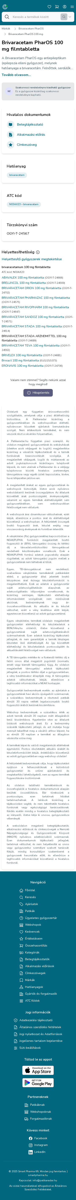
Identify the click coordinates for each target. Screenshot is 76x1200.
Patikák (30, 911)
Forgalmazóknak (41, 1119)
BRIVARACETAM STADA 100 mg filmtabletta (32, 326)
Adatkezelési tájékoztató (36, 1020)
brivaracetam (16, 175)
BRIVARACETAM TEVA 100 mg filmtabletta (31, 346)
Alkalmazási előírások (39, 966)
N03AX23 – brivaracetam (23, 204)
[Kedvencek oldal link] (49, 7)
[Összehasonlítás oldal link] (57, 7)
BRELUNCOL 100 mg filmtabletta (24, 283)
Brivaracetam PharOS (31, 28)
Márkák (6, 28)
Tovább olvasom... (16, 75)
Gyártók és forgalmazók (41, 994)
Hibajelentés (41, 393)
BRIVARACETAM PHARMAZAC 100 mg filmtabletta (36, 298)
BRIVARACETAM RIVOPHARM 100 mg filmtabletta (35, 307)
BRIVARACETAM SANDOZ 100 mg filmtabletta (33, 317)
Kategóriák (32, 952)
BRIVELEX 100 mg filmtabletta (22, 355)
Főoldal (30, 890)
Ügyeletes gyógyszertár (41, 918)
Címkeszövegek (35, 973)
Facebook (40, 1138)
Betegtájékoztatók (37, 959)
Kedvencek (32, 932)
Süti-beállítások (30, 1048)
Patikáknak (37, 1105)
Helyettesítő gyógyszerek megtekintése (32, 259)
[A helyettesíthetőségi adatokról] (37, 252)
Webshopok (33, 925)
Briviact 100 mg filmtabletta (20, 360)
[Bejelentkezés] (64, 7)
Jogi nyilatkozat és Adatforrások (40, 1034)
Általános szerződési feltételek (40, 1027)
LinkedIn (39, 1152)
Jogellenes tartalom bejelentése (40, 1041)
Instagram (41, 1145)
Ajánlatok (31, 904)
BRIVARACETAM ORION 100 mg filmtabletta (31, 288)
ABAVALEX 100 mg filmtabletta (23, 278)
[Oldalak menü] (72, 7)
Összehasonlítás (36, 946)
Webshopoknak (40, 1112)
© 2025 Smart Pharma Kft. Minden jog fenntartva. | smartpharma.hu (38, 1173)
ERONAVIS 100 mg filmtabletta (22, 366)
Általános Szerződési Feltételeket (45, 1187)
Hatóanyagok (34, 987)
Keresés (30, 897)
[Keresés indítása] (64, 16)
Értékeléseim (33, 939)
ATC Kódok (32, 1001)
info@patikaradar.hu (45, 1180)
